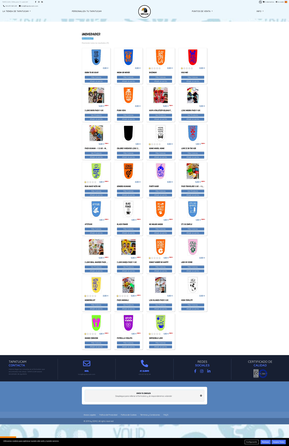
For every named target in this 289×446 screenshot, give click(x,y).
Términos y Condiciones (150, 415)
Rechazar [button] (265, 442)
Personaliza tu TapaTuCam (86, 11)
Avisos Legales (90, 415)
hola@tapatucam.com (29, 6)
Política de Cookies (129, 415)
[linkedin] (209, 371)
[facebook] (195, 371)
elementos (269, 2)
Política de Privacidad (108, 415)
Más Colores (96, 77)
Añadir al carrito (96, 81)
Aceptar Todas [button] (278, 442)
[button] (286, 2)
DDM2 (94, 421)
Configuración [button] (251, 442)
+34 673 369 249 (11, 6)
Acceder (280, 2)
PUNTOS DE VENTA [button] (201, 11)
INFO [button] (259, 11)
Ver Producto (96, 115)
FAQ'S (165, 415)
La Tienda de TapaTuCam (16, 11)
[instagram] (202, 371)
